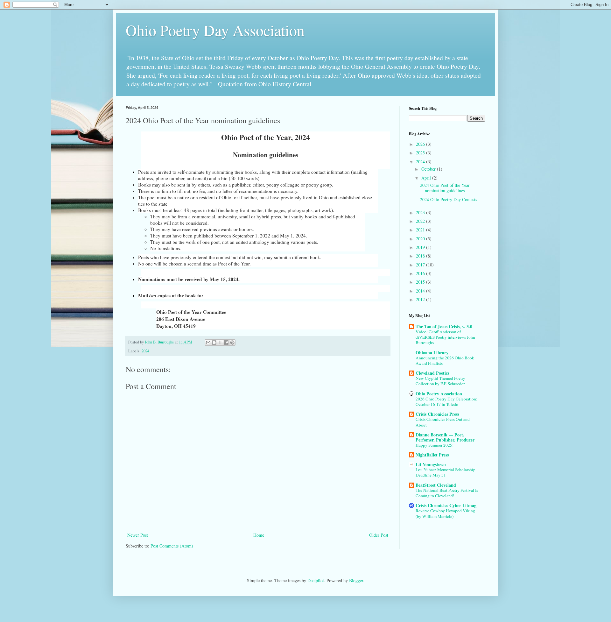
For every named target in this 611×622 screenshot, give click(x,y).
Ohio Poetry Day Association (215, 30)
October (429, 169)
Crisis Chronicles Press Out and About (443, 422)
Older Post (378, 535)
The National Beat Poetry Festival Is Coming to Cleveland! (447, 492)
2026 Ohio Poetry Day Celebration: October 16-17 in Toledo (446, 401)
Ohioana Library (432, 352)
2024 (145, 351)
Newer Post (137, 535)
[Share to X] (220, 342)
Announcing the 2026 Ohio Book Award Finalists (445, 360)
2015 (421, 282)
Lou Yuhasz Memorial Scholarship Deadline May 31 (445, 472)
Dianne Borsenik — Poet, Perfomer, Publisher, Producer (445, 437)
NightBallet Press (432, 454)
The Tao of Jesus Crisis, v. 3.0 (444, 326)
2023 (421, 212)
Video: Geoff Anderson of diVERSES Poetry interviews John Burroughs (445, 337)
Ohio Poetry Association (439, 393)
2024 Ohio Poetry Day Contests (448, 199)
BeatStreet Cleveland (436, 485)
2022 (421, 221)
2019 (421, 247)
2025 (421, 153)
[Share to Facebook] (226, 342)
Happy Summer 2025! (434, 445)
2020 (421, 239)
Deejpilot (315, 580)
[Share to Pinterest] (232, 342)
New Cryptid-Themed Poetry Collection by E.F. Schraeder (440, 380)
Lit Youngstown (431, 464)
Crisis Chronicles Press (437, 414)
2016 (421, 273)
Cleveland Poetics (432, 373)
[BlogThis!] (214, 342)
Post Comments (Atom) (172, 546)
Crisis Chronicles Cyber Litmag (446, 505)
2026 (421, 144)
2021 (421, 230)
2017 (421, 265)
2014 (421, 291)
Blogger (356, 580)
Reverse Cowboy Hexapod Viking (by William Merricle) (445, 513)
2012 (421, 299)
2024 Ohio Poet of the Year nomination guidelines (445, 188)
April (426, 178)
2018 (421, 256)
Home (258, 535)
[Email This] (208, 342)
